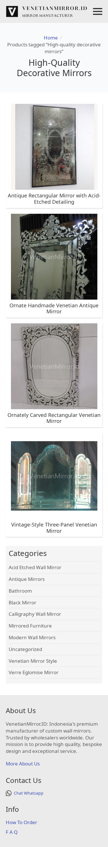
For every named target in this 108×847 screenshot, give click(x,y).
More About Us (23, 763)
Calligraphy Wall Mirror (35, 614)
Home (51, 37)
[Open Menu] (97, 11)
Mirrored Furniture (30, 625)
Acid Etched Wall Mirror (35, 567)
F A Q (12, 832)
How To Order (21, 822)
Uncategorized (25, 649)
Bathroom (20, 590)
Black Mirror (22, 602)
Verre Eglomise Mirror (33, 672)
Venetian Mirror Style (33, 661)
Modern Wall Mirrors (32, 637)
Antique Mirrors (27, 579)
